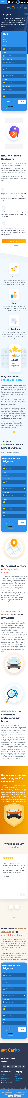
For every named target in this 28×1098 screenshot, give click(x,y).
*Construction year (7, 59)
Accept (10, 1096)
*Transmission (6, 73)
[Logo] (13, 8)
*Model (4, 52)
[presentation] (11, 906)
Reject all (18, 1096)
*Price (3, 93)
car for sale (10, 786)
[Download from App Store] (12, 2)
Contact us (5, 1062)
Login (25, 8)
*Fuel (3, 66)
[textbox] (14, 69)
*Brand (4, 46)
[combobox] (14, 69)
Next (22, 102)
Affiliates (3, 1081)
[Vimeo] (23, 1066)
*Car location (6, 86)
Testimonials (5, 1079)
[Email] (19, 1066)
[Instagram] (4, 1066)
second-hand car (6, 587)
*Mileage (4, 79)
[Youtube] (8, 1066)
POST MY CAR (14, 241)
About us (4, 1074)
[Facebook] (12, 1066)
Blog (2, 1076)
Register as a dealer (8, 1058)
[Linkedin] (16, 1066)
